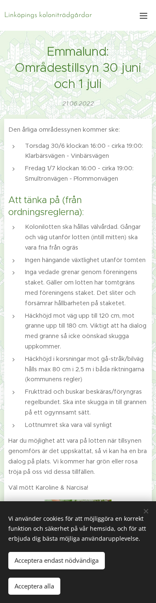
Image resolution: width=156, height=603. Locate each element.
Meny (143, 15)
